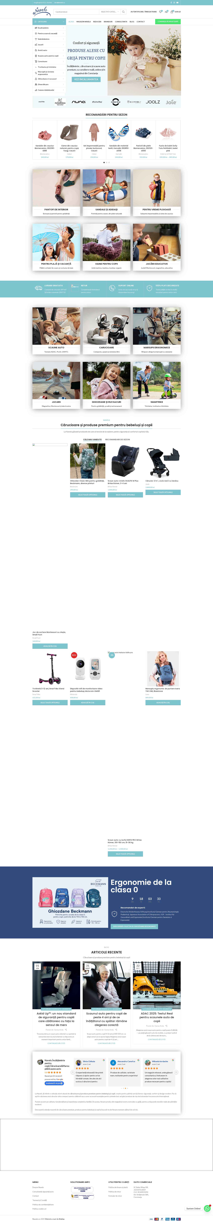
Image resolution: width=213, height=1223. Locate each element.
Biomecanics (44, 154)
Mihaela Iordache (160, 1061)
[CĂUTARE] (123, 12)
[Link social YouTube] (177, 2)
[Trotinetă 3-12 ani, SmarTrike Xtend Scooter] (50, 668)
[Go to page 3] (127, 1088)
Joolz (147, 484)
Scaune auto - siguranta (60, 1009)
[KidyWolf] (134, 102)
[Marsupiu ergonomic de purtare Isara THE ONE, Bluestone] (163, 668)
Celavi (69, 154)
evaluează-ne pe (53, 1083)
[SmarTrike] (41, 102)
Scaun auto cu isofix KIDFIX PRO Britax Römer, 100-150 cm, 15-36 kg (125, 841)
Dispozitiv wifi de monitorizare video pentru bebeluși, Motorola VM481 (86, 689)
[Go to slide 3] (109, 162)
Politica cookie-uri (39, 1209)
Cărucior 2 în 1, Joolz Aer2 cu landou (161, 481)
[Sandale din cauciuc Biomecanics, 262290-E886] (45, 132)
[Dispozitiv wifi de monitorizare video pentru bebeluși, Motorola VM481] (87, 668)
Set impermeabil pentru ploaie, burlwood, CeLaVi (94, 148)
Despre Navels (38, 1187)
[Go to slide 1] (104, 162)
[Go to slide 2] (106, 162)
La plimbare (46, 1009)
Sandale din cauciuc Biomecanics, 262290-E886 (45, 148)
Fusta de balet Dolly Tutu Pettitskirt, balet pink (168, 148)
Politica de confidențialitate (43, 1204)
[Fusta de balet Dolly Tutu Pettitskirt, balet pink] (168, 132)
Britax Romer (112, 487)
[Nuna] (79, 102)
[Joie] (171, 102)
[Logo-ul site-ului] (41, 11)
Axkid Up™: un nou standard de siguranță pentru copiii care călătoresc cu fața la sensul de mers (56, 1019)
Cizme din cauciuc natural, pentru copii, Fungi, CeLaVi (69, 148)
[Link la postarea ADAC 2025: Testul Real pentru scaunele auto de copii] (157, 985)
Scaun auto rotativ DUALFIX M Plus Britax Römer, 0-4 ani (123, 482)
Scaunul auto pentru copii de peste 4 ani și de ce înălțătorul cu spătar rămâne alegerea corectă (106, 1019)
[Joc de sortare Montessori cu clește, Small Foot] (50, 536)
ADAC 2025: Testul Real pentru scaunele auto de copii (157, 1017)
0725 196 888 (47, 2)
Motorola (73, 694)
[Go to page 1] (123, 1088)
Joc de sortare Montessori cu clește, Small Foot (49, 633)
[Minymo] (97, 102)
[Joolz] (153, 102)
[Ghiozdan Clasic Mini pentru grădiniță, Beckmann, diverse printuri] (87, 461)
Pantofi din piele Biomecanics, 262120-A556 (143, 148)
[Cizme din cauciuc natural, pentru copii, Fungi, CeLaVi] (69, 132)
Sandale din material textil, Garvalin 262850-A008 (118, 148)
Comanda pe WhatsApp (168, 22)
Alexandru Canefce (126, 1061)
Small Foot (36, 638)
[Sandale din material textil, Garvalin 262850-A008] (119, 132)
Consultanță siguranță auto (43, 1192)
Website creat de (52, 1219)
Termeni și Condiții (39, 1200)
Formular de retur (115, 1196)
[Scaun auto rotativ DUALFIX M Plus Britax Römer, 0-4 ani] (125, 461)
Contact (35, 1196)
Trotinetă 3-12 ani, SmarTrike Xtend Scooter (48, 689)
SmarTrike (36, 694)
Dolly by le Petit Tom (168, 154)
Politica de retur (114, 1192)
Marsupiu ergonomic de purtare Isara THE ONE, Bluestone (162, 689)
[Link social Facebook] (171, 2)
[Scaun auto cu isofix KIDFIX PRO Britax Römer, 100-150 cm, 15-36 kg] (125, 744)
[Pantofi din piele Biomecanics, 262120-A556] (143, 132)
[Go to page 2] (125, 1088)
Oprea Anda (58, 1030)
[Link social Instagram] (174, 2)
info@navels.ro (59, 2)
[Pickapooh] (60, 102)
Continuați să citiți (56, 1043)
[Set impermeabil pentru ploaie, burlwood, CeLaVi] (94, 132)
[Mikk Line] (116, 102)
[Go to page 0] (121, 1088)
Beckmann (74, 487)
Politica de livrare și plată (118, 1187)
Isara (147, 694)
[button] (50, 646)
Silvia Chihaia (89, 1061)
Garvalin (119, 154)
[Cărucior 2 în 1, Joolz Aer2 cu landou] (163, 461)
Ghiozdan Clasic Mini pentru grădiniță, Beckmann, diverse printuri (87, 482)
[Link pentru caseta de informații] (51, 289)
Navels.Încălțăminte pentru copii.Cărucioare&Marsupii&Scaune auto (57, 1064)
